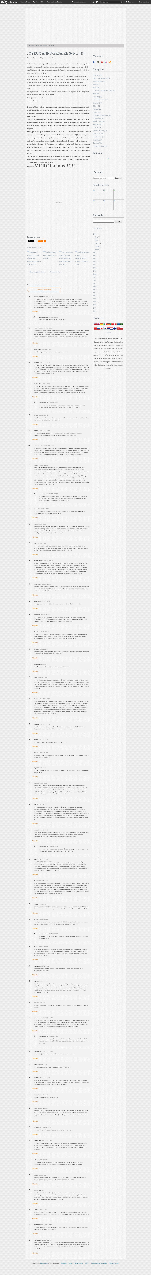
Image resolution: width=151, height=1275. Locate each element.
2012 (94, 292)
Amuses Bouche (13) (100, 131)
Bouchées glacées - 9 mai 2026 (50, 256)
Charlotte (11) (97, 140)
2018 (94, 274)
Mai (96, 240)
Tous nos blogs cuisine (79, 2)
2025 (94, 252)
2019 (94, 271)
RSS (110, 62)
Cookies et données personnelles (99, 1263)
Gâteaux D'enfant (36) (100, 100)
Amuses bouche (44, 1263)
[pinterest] (96, 2)
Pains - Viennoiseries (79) (101, 78)
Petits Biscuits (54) (99, 81)
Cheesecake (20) (98, 118)
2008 (94, 305)
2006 (94, 311)
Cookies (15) (97, 127)
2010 (94, 299)
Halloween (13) (98, 134)
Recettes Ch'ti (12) (99, 137)
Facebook (94, 62)
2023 (94, 259)
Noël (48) (96, 87)
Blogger (109, 332)
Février (97, 246)
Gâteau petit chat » (56, 272)
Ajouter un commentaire (44, 289)
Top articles (64, 1263)
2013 (94, 289)
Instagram (98, 62)
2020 (94, 268)
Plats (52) (96, 84)
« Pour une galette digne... (37, 272)
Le (106, 332)
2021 (94, 265)
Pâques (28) (97, 109)
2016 (94, 280)
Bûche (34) (96, 106)
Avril (96, 243)
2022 (94, 262)
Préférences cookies (114, 1263)
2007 (94, 308)
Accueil (31, 45)
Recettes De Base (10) (100, 146)
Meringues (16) (98, 124)
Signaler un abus (79, 1263)
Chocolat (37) (97, 97)
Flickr (106, 62)
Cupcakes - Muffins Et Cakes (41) (104, 90)
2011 (94, 296)
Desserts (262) (97, 75)
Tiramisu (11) (97, 143)
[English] (98, 325)
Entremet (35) (97, 103)
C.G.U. (87, 1263)
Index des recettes (41, 45)
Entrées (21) (97, 112)
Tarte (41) (96, 94)
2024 (94, 255)
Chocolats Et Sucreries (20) (102, 115)
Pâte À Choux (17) (99, 121)
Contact (51, 45)
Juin (96, 237)
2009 (94, 302)
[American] (95, 325)
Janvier (97, 249)
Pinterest (102, 62)
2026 (94, 234)
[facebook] (90, 2)
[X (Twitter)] (93, 2)
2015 (94, 283)
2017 (94, 277)
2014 (94, 286)
